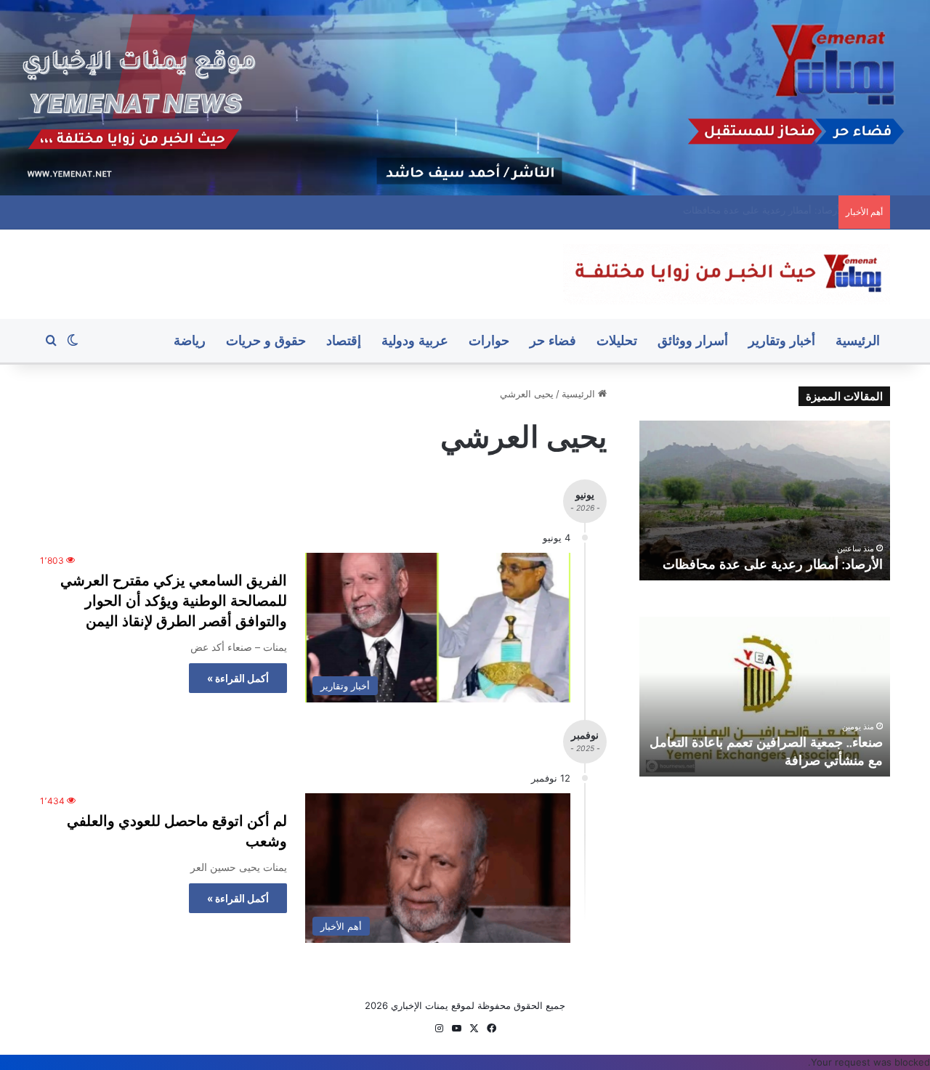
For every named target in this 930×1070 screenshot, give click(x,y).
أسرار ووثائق (693, 340)
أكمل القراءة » (238, 678)
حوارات (489, 340)
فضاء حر (553, 340)
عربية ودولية (414, 340)
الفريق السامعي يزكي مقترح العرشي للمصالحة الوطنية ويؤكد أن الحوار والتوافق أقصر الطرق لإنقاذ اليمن (173, 601)
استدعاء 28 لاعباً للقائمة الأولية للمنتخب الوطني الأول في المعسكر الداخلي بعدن (670, 210)
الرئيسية (858, 340)
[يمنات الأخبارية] (726, 274)
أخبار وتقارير (781, 340)
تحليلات (617, 340)
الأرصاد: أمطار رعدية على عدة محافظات (773, 564)
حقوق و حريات (266, 340)
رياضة (190, 340)
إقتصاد (343, 340)
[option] (764, 500)
